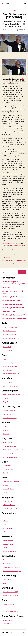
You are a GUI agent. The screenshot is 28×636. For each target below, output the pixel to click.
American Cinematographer (11, 394)
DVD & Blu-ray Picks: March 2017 (12, 304)
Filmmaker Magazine (9, 446)
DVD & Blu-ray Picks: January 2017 (13, 315)
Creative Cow (7, 620)
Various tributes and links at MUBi (14, 246)
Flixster (5, 560)
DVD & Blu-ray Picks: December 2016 (14, 318)
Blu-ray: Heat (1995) (8, 311)
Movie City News (8, 489)
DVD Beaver (7, 414)
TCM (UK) (6, 430)
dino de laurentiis (8, 250)
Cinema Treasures (8, 544)
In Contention (7, 350)
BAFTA (5, 521)
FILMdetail (5, 3)
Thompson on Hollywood (11, 374)
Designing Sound (8, 604)
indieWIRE (6, 485)
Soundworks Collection (10, 611)
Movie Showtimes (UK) (10, 592)
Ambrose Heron (11, 30)
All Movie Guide (8, 540)
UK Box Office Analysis (10, 386)
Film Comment (7, 442)
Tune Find (6, 473)
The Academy (7, 528)
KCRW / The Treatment (10, 327)
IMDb (5, 547)
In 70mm (5, 398)
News (14, 10)
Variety (5, 492)
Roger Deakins (7, 402)
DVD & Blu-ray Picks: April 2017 (12, 300)
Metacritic (6, 563)
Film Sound (6, 608)
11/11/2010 (22, 30)
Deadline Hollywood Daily (11, 481)
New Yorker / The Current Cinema (13, 450)
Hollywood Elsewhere (10, 366)
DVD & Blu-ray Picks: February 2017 (13, 308)
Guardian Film (7, 501)
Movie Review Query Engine (12, 571)
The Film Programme (9, 334)
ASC (4, 517)
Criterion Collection (9, 410)
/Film (4, 359)
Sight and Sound (8, 453)
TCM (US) (6, 434)
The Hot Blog (7, 370)
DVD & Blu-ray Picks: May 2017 (12, 297)
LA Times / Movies (9, 505)
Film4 (5, 426)
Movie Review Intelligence (11, 567)
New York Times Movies (10, 508)
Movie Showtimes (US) (10, 595)
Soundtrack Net (8, 469)
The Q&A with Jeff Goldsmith (12, 338)
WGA (4, 532)
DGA (4, 524)
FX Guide (6, 624)
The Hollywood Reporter (11, 457)
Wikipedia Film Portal (9, 551)
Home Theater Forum (9, 418)
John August (7, 579)
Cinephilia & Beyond (9, 363)
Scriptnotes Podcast (9, 331)
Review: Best (6, 287)
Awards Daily (7, 347)
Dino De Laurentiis (9, 244)
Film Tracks (6, 466)
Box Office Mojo (8, 382)
